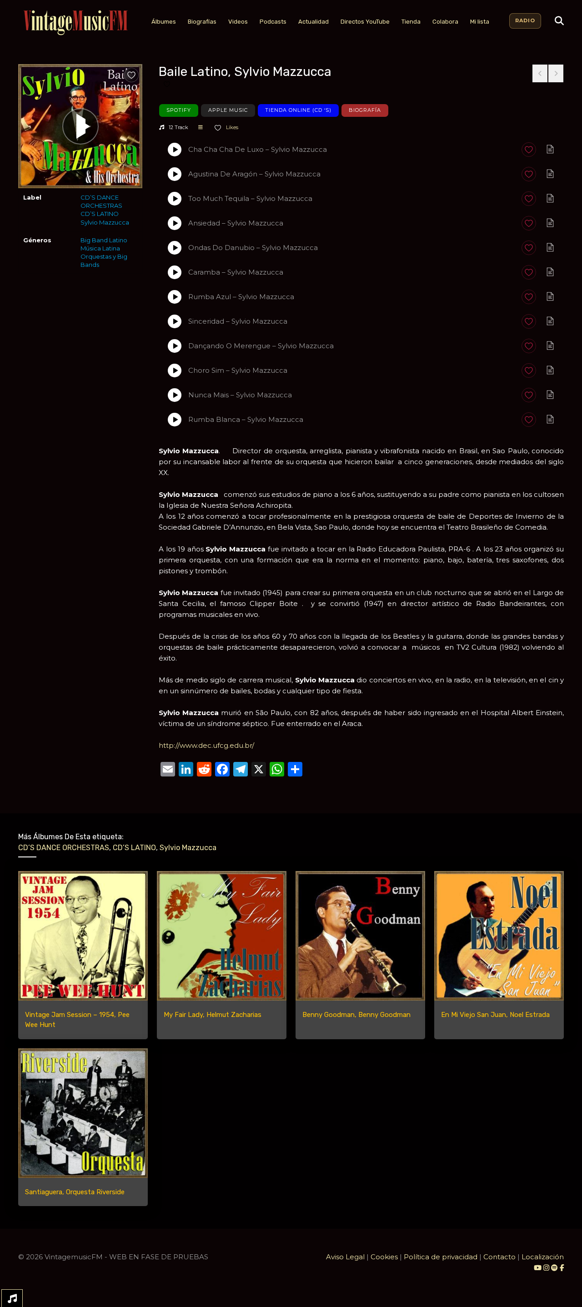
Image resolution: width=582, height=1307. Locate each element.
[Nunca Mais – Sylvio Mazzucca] (174, 395)
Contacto (499, 1256)
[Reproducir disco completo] (80, 126)
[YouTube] (538, 1267)
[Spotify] (554, 1267)
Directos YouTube (365, 21)
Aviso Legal (345, 1256)
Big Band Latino (103, 240)
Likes (231, 127)
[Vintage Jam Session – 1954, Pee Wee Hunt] (83, 936)
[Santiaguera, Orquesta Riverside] (83, 1113)
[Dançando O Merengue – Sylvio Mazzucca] (174, 346)
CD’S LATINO (99, 213)
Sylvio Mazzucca (104, 222)
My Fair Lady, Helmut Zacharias (212, 1015)
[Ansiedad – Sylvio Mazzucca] (174, 223)
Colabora (445, 21)
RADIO (525, 20)
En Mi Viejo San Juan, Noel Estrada (495, 1015)
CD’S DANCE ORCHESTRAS (101, 201)
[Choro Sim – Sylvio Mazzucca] (174, 370)
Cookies (384, 1256)
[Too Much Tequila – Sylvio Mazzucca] (174, 198)
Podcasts (273, 21)
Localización (543, 1256)
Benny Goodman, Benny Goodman (356, 1015)
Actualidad (313, 21)
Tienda (411, 21)
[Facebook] (562, 1267)
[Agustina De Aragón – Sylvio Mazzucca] (174, 174)
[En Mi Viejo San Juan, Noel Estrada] (499, 936)
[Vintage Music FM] (74, 23)
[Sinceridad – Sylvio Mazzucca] (174, 321)
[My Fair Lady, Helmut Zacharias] (221, 936)
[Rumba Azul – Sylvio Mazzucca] (174, 297)
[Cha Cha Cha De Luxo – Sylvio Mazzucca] (174, 149)
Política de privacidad (440, 1256)
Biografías (202, 21)
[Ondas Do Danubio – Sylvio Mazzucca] (174, 248)
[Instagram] (547, 1267)
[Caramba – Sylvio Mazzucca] (174, 272)
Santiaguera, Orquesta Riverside (75, 1192)
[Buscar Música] (559, 21)
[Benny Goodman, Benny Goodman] (360, 936)
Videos (238, 21)
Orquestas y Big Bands (103, 260)
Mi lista (479, 21)
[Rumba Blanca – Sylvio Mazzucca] (174, 419)
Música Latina (100, 248)
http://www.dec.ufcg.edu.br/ (206, 745)
